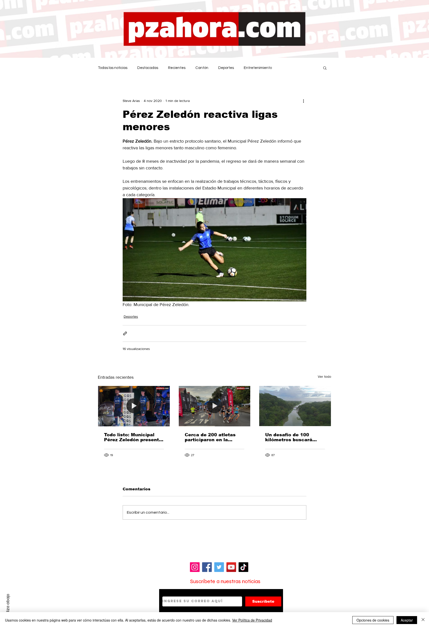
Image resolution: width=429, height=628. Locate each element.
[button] (324, 68)
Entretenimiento (258, 68)
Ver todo (324, 376)
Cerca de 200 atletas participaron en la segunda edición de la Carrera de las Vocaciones (211, 437)
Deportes (226, 68)
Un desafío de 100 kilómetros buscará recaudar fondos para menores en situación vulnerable (291, 437)
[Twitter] (219, 567)
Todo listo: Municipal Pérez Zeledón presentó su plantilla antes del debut (133, 437)
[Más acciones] (303, 101)
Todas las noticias (112, 68)
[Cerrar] (423, 620)
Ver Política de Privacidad (252, 620)
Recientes (176, 68)
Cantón (201, 68)
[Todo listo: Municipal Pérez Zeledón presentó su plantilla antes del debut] (134, 406)
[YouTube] (231, 567)
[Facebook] (207, 567)
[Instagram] (195, 567)
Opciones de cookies (373, 620)
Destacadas (147, 68)
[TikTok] (243, 567)
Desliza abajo (7, 606)
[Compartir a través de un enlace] (125, 333)
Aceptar (407, 620)
